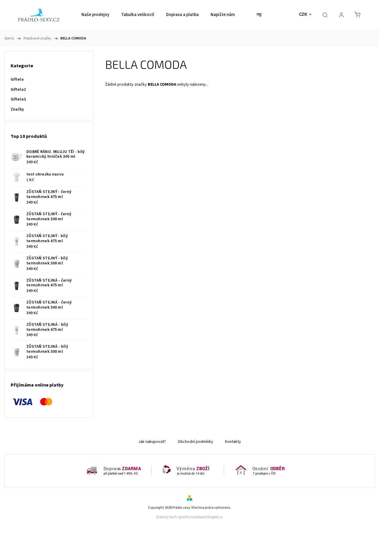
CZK (303, 14)
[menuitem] (95, 15)
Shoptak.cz (215, 517)
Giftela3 (18, 99)
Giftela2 (18, 89)
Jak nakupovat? (152, 442)
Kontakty (233, 442)
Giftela (17, 79)
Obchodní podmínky (195, 442)
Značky (17, 109)
